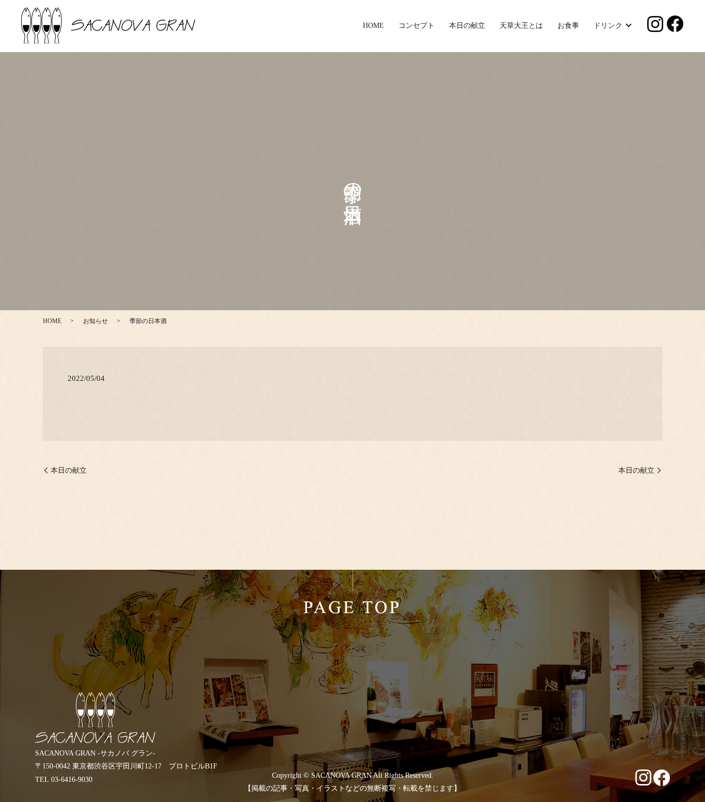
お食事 (568, 25)
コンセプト (416, 25)
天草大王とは (521, 25)
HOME (373, 25)
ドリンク (608, 25)
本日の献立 (467, 25)
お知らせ (95, 321)
